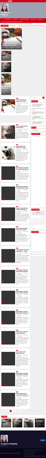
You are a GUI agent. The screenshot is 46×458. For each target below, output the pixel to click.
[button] (44, 20)
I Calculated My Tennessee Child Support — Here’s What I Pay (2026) (22, 251)
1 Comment (19, 104)
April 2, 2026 (19, 294)
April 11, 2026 (19, 231)
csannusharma (25, 129)
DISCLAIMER (15, 19)
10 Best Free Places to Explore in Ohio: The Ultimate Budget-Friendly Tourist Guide (38, 105)
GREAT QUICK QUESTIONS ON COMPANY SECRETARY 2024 (12, 21)
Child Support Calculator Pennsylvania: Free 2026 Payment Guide (22, 375)
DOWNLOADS (40, 19)
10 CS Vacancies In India (24, 19)
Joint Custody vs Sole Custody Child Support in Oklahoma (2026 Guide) (22, 395)
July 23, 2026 (5, 67)
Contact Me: (33, 19)
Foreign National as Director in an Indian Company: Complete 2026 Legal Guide (38, 112)
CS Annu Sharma (7, 19)
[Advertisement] (15, 119)
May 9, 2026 (19, 189)
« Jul (33, 228)
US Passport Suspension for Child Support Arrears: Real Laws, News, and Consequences (38, 122)
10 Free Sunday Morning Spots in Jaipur (10, 43)
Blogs (3, 51)
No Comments (19, 130)
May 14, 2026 (19, 149)
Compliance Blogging (9, 444)
